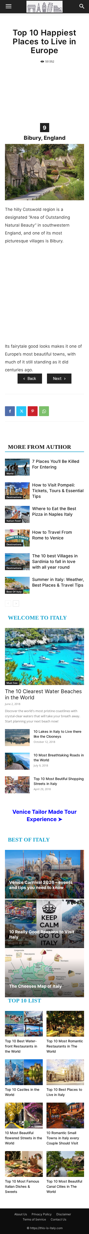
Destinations (14, 497)
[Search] (82, 6)
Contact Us (58, 1219)
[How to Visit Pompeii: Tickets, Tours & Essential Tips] (17, 490)
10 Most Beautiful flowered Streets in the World (23, 1138)
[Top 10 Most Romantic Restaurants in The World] (65, 1024)
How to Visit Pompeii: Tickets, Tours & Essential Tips (58, 491)
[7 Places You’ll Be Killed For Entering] (17, 467)
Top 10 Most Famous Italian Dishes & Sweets (22, 1186)
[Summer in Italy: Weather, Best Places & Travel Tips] (17, 585)
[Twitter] (21, 411)
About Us (20, 1214)
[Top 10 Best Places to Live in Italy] (65, 1072)
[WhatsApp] (44, 411)
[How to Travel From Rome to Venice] (17, 538)
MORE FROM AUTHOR (39, 447)
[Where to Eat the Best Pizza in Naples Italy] (17, 514)
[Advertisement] (44, 93)
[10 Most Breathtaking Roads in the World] (17, 761)
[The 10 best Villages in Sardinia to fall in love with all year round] (17, 561)
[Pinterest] (33, 411)
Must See (12, 683)
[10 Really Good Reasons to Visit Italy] (44, 923)
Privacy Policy (42, 1214)
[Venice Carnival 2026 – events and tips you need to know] (44, 874)
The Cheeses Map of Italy (35, 986)
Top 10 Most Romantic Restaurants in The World (64, 1046)
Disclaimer (63, 1214)
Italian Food (13, 520)
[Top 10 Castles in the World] (24, 1072)
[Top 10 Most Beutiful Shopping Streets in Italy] (17, 784)
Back (31, 378)
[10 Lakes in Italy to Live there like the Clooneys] (17, 737)
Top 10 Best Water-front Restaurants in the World (21, 1046)
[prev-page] (8, 603)
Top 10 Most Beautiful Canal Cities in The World (64, 1186)
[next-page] (16, 603)
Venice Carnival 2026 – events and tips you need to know (41, 885)
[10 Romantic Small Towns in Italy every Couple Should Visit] (65, 1115)
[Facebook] (10, 411)
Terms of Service (34, 1219)
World (9, 473)
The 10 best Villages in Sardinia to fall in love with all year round (55, 561)
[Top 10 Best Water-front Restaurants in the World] (24, 1023)
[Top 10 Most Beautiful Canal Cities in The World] (65, 1164)
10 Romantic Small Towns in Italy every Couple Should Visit (62, 1138)
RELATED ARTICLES (36, 437)
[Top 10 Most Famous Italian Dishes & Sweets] (24, 1164)
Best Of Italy (14, 591)
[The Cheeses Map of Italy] (44, 973)
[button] (8, 6)
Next (57, 378)
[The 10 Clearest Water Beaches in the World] (44, 656)
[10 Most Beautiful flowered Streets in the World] (24, 1115)
